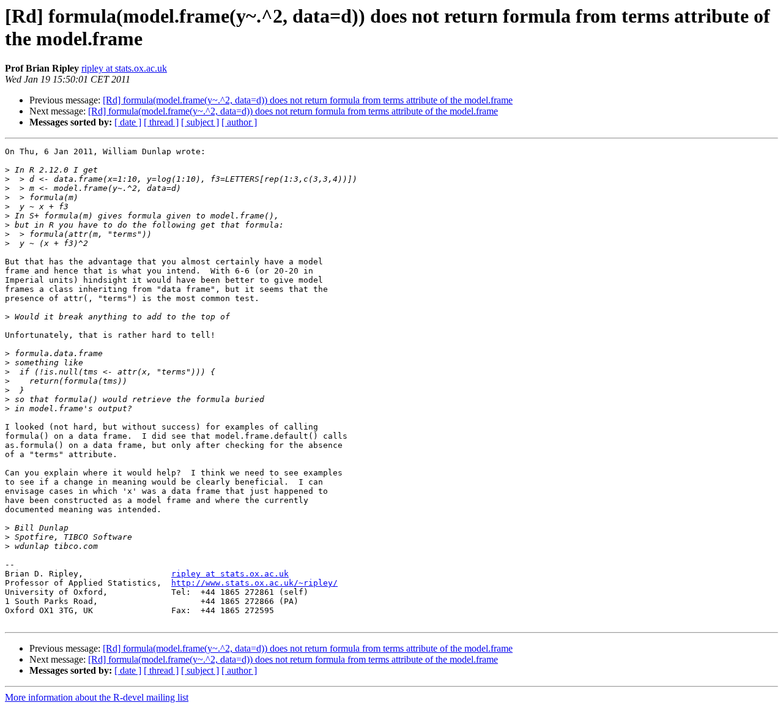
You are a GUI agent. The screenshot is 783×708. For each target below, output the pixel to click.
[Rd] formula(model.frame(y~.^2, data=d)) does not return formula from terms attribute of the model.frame (308, 100)
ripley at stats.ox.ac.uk (124, 68)
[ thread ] (161, 122)
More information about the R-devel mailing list (96, 697)
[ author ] (239, 122)
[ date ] (127, 122)
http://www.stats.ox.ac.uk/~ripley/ (254, 582)
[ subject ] (200, 122)
